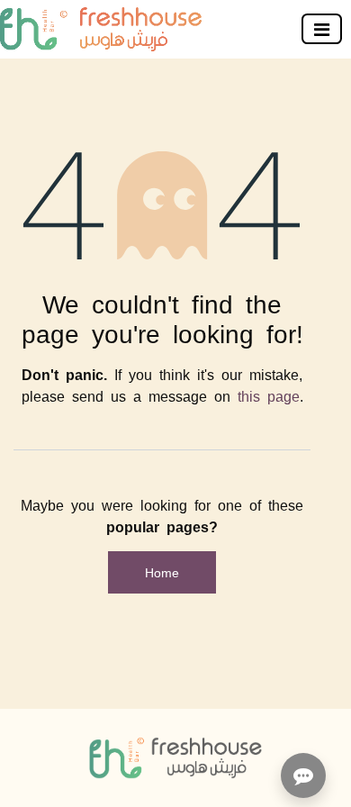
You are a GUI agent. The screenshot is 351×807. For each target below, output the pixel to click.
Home (162, 572)
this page (269, 395)
